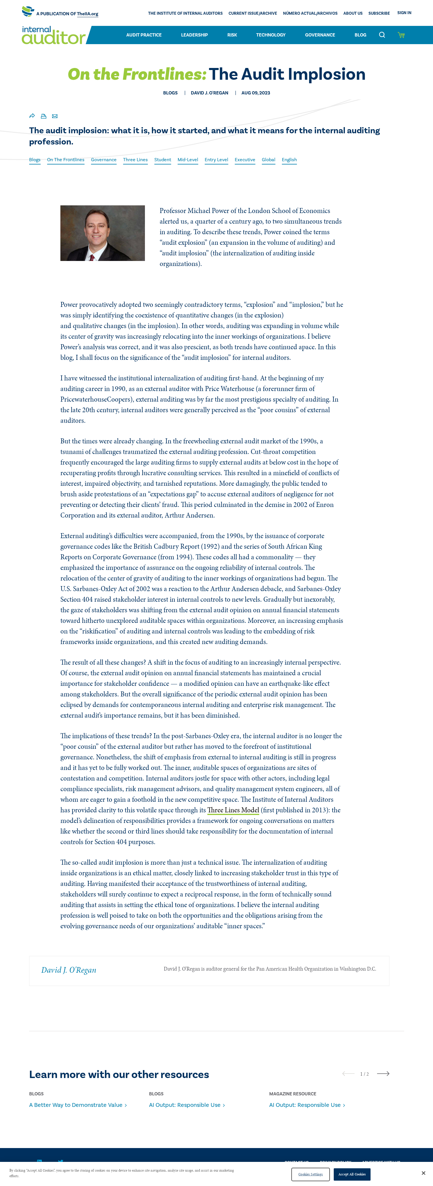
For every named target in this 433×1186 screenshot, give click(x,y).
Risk (232, 35)
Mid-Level (188, 160)
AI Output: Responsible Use (185, 1105)
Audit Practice (144, 35)
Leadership (194, 35)
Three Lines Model (233, 810)
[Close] (423, 1173)
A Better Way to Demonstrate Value (76, 1105)
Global (268, 160)
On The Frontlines (66, 160)
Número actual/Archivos (310, 13)
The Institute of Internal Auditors (185, 13)
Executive (245, 160)
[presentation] (348, 1073)
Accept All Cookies (352, 1174)
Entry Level (216, 160)
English (289, 160)
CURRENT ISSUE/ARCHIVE (253, 13)
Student (162, 160)
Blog (360, 35)
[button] (361, 1073)
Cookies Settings (310, 1174)
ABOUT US (353, 13)
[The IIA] (60, 13)
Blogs (35, 160)
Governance (320, 35)
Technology (271, 35)
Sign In (404, 13)
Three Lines (135, 160)
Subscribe (379, 13)
